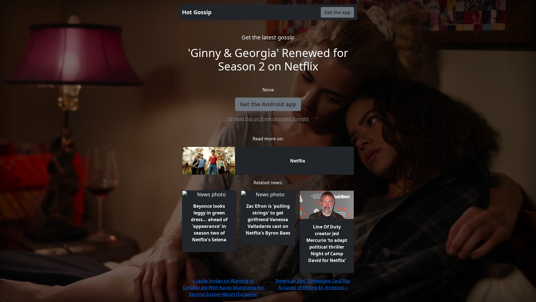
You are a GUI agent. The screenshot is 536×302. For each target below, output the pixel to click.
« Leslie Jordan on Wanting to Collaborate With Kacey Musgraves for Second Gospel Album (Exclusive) (223, 287)
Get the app (337, 12)
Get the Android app (268, 104)
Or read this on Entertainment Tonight (268, 119)
